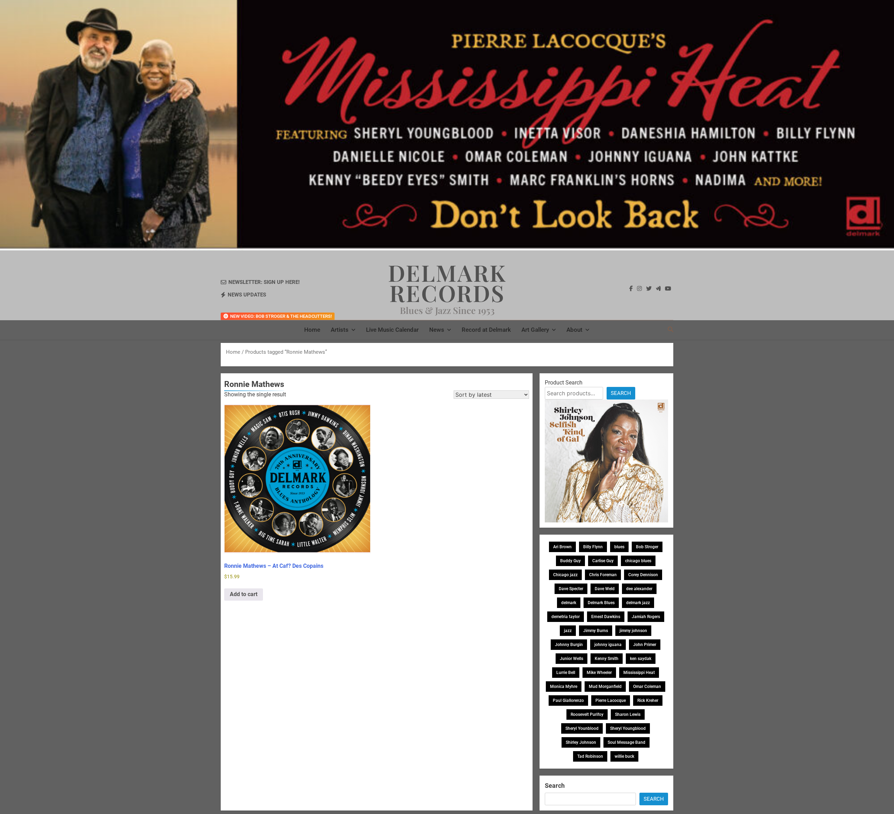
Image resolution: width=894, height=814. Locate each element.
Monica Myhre (563, 686)
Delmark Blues (601, 602)
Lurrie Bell (565, 672)
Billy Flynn (593, 546)
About (574, 329)
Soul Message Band (626, 742)
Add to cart (243, 594)
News (436, 329)
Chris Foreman (603, 574)
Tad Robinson (590, 756)
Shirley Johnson (581, 742)
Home (312, 329)
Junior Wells (571, 658)
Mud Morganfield (605, 686)
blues (619, 546)
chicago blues (638, 560)
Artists (340, 329)
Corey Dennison (643, 574)
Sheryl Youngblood (628, 728)
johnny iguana (608, 644)
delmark (568, 602)
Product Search (563, 382)
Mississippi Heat (639, 672)
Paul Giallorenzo (568, 700)
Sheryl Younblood (582, 728)
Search (621, 393)
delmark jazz (638, 602)
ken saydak (640, 658)
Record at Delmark (486, 329)
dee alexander (639, 588)
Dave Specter (571, 588)
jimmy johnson (633, 630)
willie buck (624, 756)
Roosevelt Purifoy (587, 714)
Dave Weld (605, 588)
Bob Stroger (647, 546)
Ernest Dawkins (605, 616)
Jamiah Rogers (646, 616)
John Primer (644, 644)
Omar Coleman (647, 686)
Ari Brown (562, 546)
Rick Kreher (647, 700)
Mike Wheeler (599, 672)
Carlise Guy (603, 560)
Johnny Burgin (569, 644)
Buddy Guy (570, 560)
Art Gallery (535, 329)
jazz (568, 630)
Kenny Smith (606, 658)
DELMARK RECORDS (447, 282)
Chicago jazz (565, 574)
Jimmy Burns (595, 630)
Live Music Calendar (392, 329)
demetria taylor (565, 616)
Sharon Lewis (627, 714)
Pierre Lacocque (610, 700)
